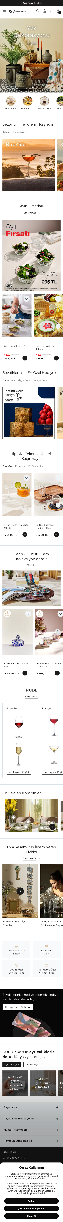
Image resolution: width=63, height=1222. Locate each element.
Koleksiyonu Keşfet (19, 772)
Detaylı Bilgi (31, 1064)
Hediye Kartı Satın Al (18, 1007)
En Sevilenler (35, 466)
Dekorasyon (19, 132)
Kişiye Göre (24, 380)
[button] (31, 1107)
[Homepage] (17, 11)
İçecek (6, 132)
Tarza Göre (9, 380)
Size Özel (8, 466)
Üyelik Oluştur (11, 1064)
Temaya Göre (39, 380)
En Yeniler (20, 466)
